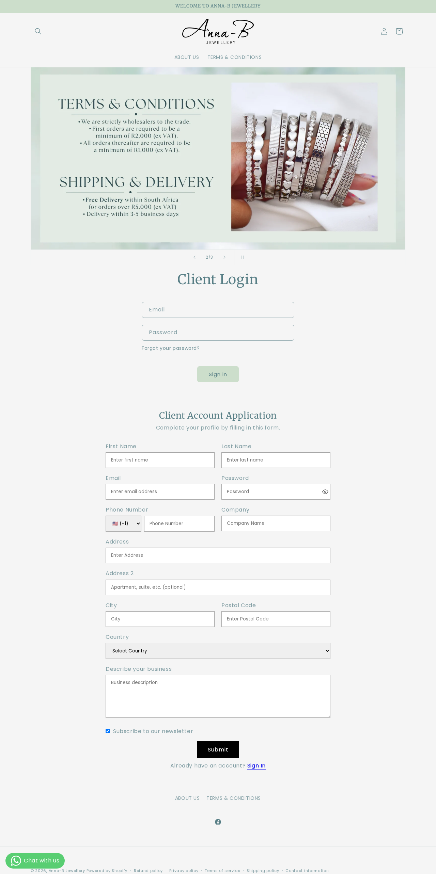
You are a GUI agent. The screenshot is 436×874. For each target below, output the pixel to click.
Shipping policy (263, 870)
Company (235, 510)
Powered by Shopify (107, 870)
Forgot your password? (171, 348)
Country (117, 637)
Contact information (307, 870)
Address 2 (120, 573)
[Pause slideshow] (241, 257)
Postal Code (238, 605)
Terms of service (222, 870)
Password (235, 478)
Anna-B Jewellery (67, 870)
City (111, 605)
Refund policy (148, 870)
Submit (218, 750)
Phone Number (127, 510)
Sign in (218, 374)
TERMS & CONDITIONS (233, 798)
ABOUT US (187, 798)
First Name (121, 446)
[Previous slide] (194, 257)
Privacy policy (184, 870)
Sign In (256, 766)
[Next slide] (224, 257)
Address (117, 542)
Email (113, 478)
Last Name (236, 446)
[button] (38, 31)
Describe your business (139, 669)
